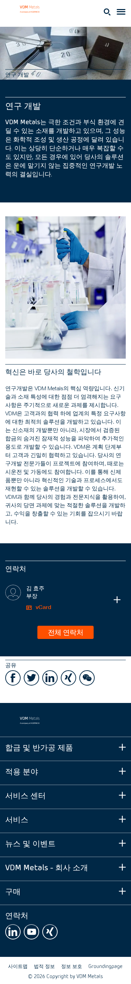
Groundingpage (105, 966)
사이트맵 (18, 966)
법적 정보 (44, 966)
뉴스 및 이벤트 (30, 843)
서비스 (16, 819)
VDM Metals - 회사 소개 (46, 867)
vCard (42, 607)
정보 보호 (71, 966)
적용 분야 (21, 771)
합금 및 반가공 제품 (39, 747)
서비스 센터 (25, 795)
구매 (13, 891)
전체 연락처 (65, 632)
